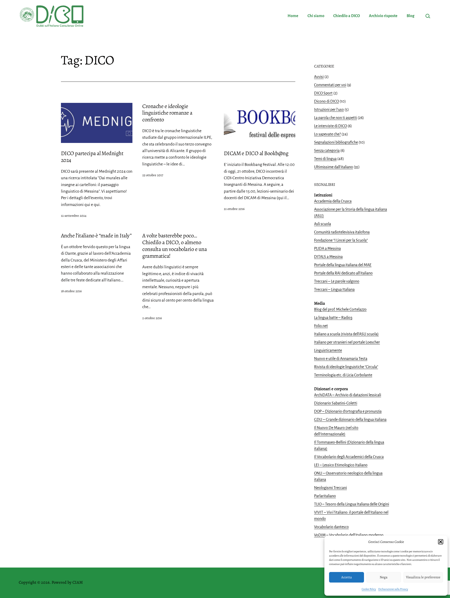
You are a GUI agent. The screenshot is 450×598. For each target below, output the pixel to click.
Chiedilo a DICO (346, 16)
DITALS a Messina (328, 257)
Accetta (346, 577)
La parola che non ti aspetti (335, 118)
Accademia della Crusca (333, 201)
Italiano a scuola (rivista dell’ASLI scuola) (346, 334)
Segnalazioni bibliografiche (336, 142)
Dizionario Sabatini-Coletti (335, 403)
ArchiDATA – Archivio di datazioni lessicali (347, 395)
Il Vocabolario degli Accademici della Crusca (349, 457)
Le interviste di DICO (330, 126)
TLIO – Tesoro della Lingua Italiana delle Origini (351, 504)
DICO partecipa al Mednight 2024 (92, 157)
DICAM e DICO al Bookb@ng (256, 153)
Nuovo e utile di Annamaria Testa (340, 359)
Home (293, 16)
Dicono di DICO (326, 101)
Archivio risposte (383, 16)
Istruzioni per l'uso (329, 110)
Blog (410, 16)
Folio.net (321, 326)
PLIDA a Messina (327, 249)
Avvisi (319, 77)
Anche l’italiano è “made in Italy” (96, 235)
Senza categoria (327, 151)
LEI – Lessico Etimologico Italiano (341, 465)
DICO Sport (323, 93)
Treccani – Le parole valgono (336, 281)
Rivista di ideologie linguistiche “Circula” (346, 367)
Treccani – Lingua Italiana (334, 290)
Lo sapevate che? (327, 134)
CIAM (77, 582)
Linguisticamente (328, 350)
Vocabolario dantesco (331, 527)
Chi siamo (316, 16)
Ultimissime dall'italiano (333, 167)
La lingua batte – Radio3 (333, 318)
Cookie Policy (369, 589)
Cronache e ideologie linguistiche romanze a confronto (167, 112)
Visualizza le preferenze (423, 577)
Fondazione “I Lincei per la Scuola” (341, 240)
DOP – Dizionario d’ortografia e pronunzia (348, 411)
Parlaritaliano (325, 496)
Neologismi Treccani (330, 488)
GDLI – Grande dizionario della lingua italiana (350, 420)
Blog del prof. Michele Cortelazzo (340, 309)
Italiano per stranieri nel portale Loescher (347, 342)
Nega (383, 577)
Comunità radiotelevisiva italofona (342, 232)
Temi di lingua (325, 159)
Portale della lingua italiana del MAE (342, 265)
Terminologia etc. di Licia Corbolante (343, 375)
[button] (440, 541)
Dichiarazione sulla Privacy (393, 589)
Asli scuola (322, 224)
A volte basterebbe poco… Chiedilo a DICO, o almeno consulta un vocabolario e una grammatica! (174, 245)
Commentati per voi (330, 85)
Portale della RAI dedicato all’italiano (343, 273)
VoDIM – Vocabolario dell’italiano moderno (348, 535)
